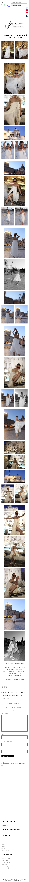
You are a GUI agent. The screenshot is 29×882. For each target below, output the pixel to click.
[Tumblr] (27, 15)
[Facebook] (27, 8)
